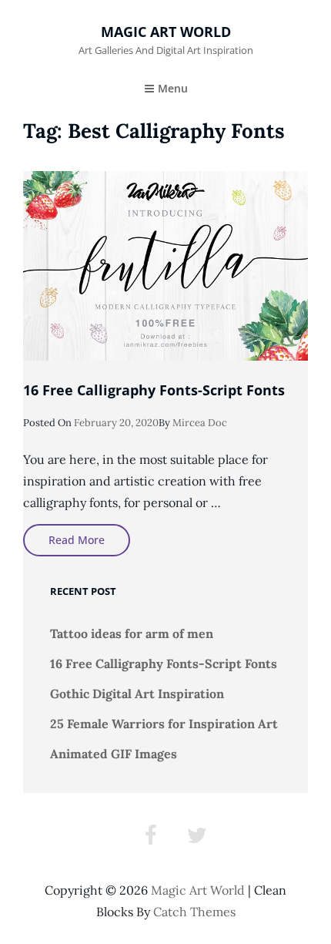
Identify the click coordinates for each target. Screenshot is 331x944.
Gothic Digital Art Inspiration (137, 693)
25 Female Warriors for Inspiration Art (164, 723)
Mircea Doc (199, 422)
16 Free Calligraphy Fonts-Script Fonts (154, 390)
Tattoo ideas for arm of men (131, 633)
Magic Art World (166, 31)
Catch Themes (194, 911)
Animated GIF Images (113, 753)
